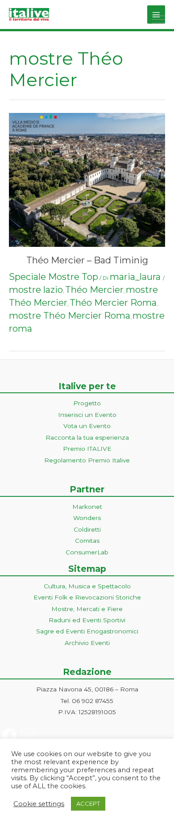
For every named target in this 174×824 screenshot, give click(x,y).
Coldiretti (87, 529)
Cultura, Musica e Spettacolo (87, 586)
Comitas (87, 540)
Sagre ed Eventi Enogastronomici (87, 631)
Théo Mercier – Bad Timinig (87, 260)
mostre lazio (36, 289)
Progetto (87, 403)
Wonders (87, 517)
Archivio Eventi (87, 642)
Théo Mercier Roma (113, 302)
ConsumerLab (87, 552)
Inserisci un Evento (87, 414)
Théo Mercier (94, 289)
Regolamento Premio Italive (87, 460)
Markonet (87, 506)
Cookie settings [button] (38, 804)
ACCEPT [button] (88, 803)
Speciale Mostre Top (53, 276)
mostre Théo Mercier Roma (69, 315)
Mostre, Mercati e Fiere (87, 608)
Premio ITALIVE (87, 448)
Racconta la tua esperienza (87, 437)
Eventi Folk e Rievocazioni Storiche (87, 597)
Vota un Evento (87, 425)
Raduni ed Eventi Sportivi (87, 620)
